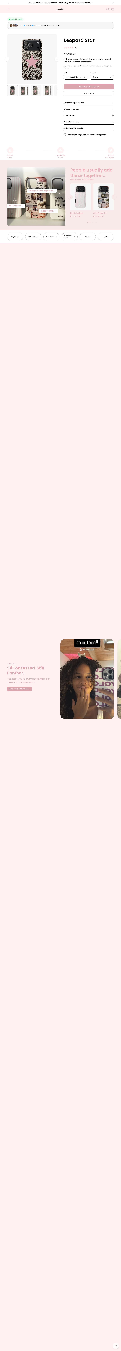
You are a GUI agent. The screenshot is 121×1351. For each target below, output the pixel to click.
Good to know (70, 115)
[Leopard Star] (12, 90)
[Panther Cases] (60, 9)
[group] (60, 2)
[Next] (113, 3)
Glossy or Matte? (71, 109)
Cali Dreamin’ (99, 213)
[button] (107, 9)
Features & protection (74, 103)
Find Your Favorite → (19, 689)
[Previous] (7, 3)
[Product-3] (59, 193)
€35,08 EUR (75, 216)
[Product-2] (36, 208)
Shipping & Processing (74, 128)
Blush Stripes (76, 213)
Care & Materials (71, 122)
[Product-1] (15, 200)
